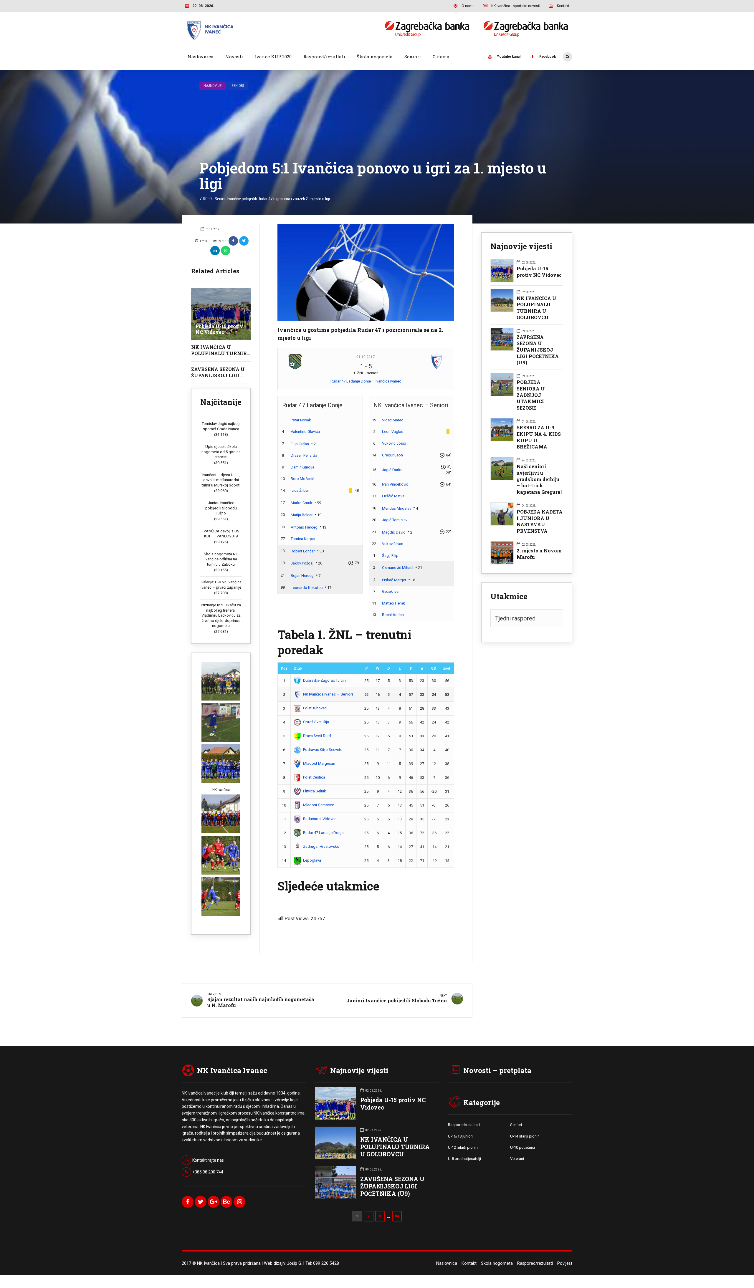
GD (433, 668)
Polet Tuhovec (315, 708)
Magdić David (394, 532)
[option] (365, 272)
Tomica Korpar (303, 539)
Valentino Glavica (305, 431)
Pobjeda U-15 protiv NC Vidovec (219, 329)
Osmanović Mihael (397, 567)
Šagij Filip (390, 555)
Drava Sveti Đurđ (317, 736)
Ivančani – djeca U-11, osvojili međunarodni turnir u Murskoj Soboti (221, 480)
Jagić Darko (392, 470)
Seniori (412, 56)
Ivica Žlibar (300, 490)
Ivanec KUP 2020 (273, 56)
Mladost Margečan (319, 763)
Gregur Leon (392, 455)
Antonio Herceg (304, 527)
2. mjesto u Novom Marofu (539, 553)
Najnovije (212, 85)
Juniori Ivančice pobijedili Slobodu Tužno (221, 508)
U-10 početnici (522, 1147)
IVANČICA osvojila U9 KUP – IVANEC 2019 (221, 534)
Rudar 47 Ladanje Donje (323, 832)
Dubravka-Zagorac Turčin (324, 680)
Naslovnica (201, 56)
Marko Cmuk (301, 503)
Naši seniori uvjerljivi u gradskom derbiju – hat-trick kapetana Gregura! (539, 479)
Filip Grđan (300, 444)
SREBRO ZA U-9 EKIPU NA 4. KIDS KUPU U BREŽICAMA (539, 437)
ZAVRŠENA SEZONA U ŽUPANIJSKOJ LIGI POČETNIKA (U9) (218, 375)
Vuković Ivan (392, 544)
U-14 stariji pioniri (525, 1136)
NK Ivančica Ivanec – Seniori (328, 694)
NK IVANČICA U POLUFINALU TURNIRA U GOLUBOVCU (221, 353)
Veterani (517, 1158)
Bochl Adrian (393, 614)
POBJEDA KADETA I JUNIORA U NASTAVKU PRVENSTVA (540, 521)
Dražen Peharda (304, 455)
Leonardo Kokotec (307, 587)
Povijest (564, 1263)
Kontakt (469, 1263)
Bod (446, 668)
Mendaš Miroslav (396, 508)
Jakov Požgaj (302, 563)
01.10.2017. (366, 357)
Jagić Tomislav (394, 520)
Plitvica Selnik (314, 791)
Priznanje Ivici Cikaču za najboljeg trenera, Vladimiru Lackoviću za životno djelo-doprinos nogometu (221, 615)
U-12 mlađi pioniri (463, 1147)
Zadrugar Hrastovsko (321, 846)
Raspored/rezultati (324, 56)
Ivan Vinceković (395, 484)
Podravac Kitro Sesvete (322, 749)
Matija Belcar (301, 515)
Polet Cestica (314, 777)
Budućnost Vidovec (319, 819)
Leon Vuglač (392, 431)
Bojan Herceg (302, 575)
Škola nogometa (375, 56)
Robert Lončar (303, 551)
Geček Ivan (391, 591)
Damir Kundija (302, 467)
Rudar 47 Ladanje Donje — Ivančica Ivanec (365, 381)
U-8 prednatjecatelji (464, 1158)
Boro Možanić (302, 478)
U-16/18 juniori (460, 1136)
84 (397, 1216)
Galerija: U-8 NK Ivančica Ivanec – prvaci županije (221, 585)
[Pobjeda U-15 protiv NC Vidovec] (221, 314)
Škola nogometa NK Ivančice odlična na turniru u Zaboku (221, 559)
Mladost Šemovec (318, 805)
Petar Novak (301, 420)
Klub (297, 668)
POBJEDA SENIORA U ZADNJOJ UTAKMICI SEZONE (531, 395)
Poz (284, 668)
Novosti (234, 56)
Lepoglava (312, 860)
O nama (441, 56)
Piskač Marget (394, 580)
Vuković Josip (394, 443)
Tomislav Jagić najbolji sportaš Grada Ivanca (221, 426)
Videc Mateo (393, 420)
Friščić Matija (393, 496)
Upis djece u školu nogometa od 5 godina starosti (221, 451)
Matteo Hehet (393, 603)
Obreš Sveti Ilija (316, 722)
